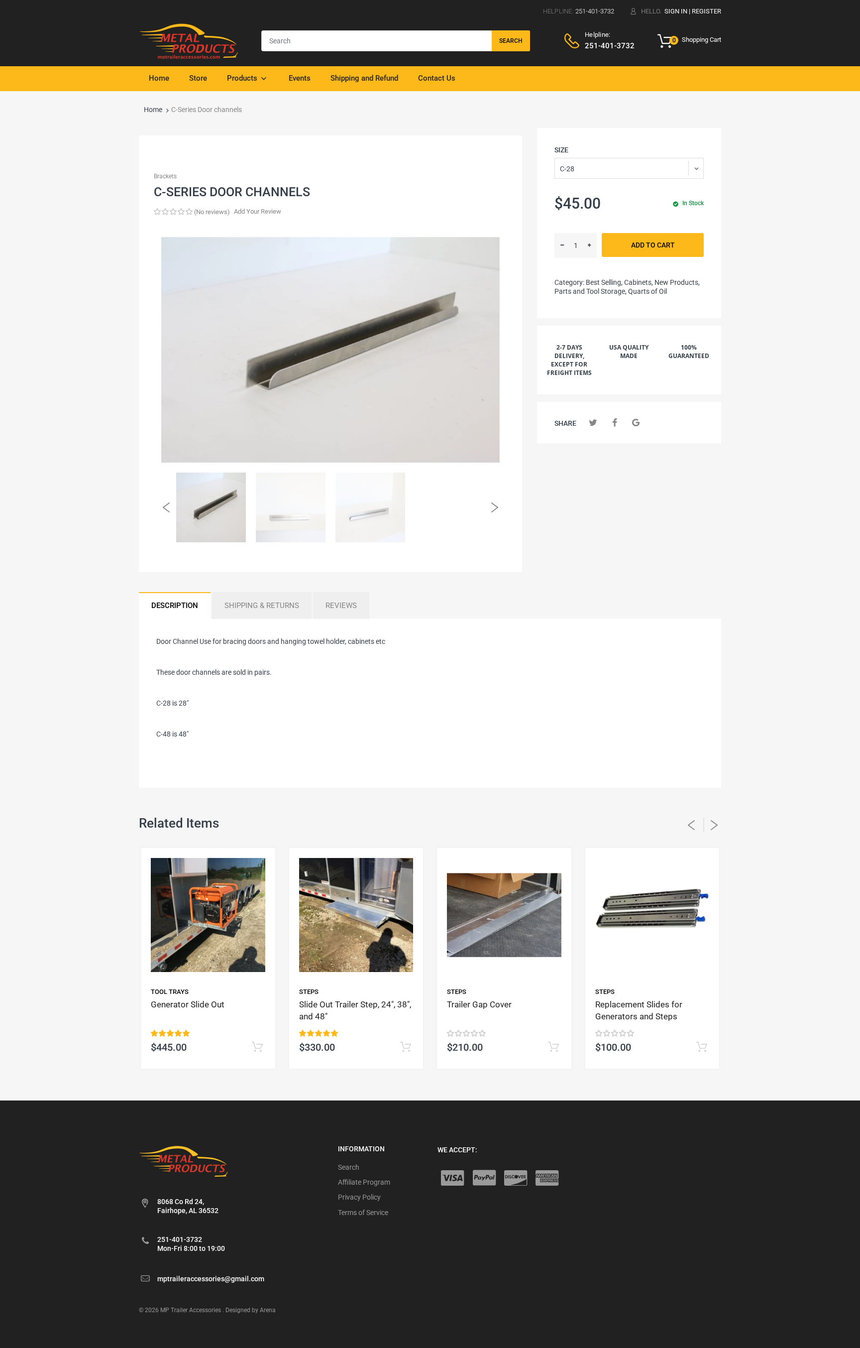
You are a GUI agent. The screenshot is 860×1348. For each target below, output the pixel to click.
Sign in (675, 11)
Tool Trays (170, 991)
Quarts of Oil (647, 291)
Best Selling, (604, 282)
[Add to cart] (257, 1047)
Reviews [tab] (341, 605)
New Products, (677, 282)
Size (561, 150)
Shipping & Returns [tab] (261, 605)
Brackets (165, 176)
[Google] (636, 422)
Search (511, 40)
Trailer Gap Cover (479, 1004)
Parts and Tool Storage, (590, 291)
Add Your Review (257, 211)
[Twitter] (593, 422)
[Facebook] (614, 422)
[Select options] (405, 1047)
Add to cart (653, 245)
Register (706, 11)
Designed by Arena (250, 1310)
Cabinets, (638, 282)
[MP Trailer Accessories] (188, 40)
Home (153, 110)
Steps (309, 991)
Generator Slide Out (187, 1004)
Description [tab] (174, 605)
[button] (173, 212)
